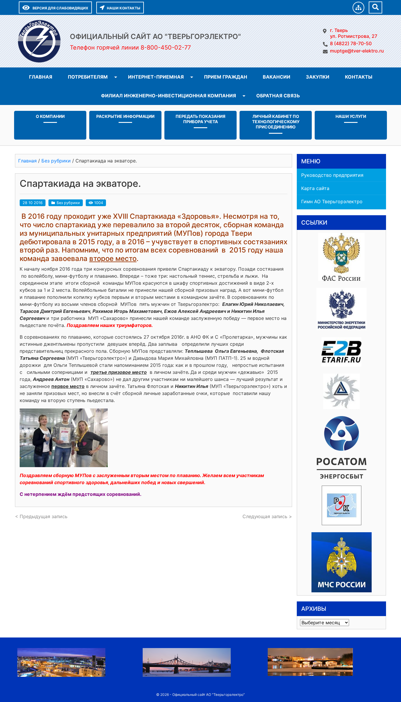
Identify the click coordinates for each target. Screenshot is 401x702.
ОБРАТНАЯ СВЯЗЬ (278, 96)
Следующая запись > (267, 516)
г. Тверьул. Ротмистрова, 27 (353, 33)
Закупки (317, 77)
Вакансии (276, 77)
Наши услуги (351, 116)
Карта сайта (315, 188)
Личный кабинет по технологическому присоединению (275, 121)
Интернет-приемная (156, 77)
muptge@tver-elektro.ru (357, 51)
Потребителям (88, 77)
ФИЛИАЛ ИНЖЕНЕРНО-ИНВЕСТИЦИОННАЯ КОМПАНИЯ (168, 96)
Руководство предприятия (332, 175)
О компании (50, 116)
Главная (40, 77)
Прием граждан (225, 77)
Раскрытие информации (125, 116)
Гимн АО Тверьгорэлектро (332, 201)
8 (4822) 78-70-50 (351, 43)
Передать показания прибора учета (200, 119)
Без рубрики (68, 203)
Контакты (358, 77)
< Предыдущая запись (41, 516)
